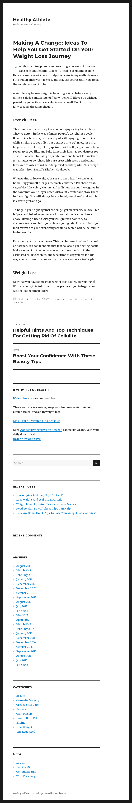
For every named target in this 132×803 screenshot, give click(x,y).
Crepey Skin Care (27, 704)
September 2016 (26, 651)
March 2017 (23, 624)
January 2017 (24, 633)
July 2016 (21, 660)
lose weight (86, 299)
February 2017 (25, 628)
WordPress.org (26, 776)
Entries (23, 767)
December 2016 (26, 637)
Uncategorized (25, 731)
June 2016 (22, 664)
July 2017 (21, 606)
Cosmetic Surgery (27, 700)
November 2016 (26, 642)
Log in (20, 762)
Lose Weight (58, 299)
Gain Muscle (24, 713)
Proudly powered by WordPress (49, 793)
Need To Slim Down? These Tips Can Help (43, 508)
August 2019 (24, 566)
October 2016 (24, 646)
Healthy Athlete (31, 19)
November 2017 (26, 588)
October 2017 (24, 593)
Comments (26, 771)
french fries (73, 299)
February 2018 (25, 575)
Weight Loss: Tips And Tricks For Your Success (46, 504)
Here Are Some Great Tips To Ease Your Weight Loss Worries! (56, 513)
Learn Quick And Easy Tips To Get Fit (40, 495)
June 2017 (22, 610)
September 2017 (26, 597)
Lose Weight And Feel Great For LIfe (39, 499)
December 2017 (25, 584)
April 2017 (22, 619)
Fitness (21, 709)
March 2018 (23, 570)
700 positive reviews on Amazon (41, 429)
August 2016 (24, 655)
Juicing (20, 722)
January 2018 (24, 579)
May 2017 (22, 615)
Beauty (20, 695)
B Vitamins (20, 398)
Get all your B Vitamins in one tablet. (36, 420)
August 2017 (23, 601)
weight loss (19, 302)
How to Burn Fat (26, 718)
